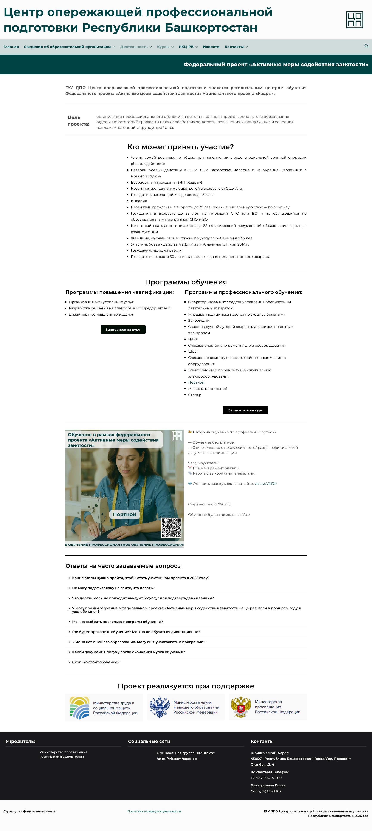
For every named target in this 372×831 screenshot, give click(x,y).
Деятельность (134, 47)
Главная (11, 47)
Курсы (163, 47)
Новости (211, 47)
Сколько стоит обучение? (95, 662)
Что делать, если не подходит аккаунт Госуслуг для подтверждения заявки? (143, 598)
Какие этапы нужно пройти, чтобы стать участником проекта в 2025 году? (140, 578)
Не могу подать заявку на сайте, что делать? (113, 588)
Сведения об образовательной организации (67, 47)
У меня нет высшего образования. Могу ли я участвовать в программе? (138, 642)
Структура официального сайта (29, 811)
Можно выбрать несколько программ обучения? (117, 622)
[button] (113, 47)
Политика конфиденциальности (154, 811)
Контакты (234, 47)
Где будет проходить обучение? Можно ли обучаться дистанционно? (136, 632)
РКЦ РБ (186, 47)
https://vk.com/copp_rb (177, 759)
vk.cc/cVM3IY (266, 484)
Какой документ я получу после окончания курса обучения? (128, 652)
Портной (196, 382)
